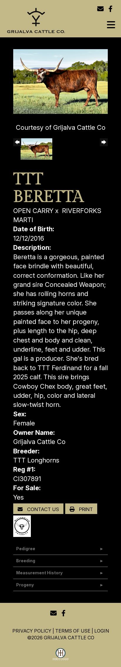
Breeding (25, 560)
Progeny (25, 584)
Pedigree (25, 548)
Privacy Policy (31, 631)
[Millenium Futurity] (23, 526)
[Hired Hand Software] (61, 654)
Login (101, 631)
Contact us (42, 509)
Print (85, 509)
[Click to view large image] (60, 81)
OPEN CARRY (33, 210)
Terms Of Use (72, 631)
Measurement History (39, 572)
